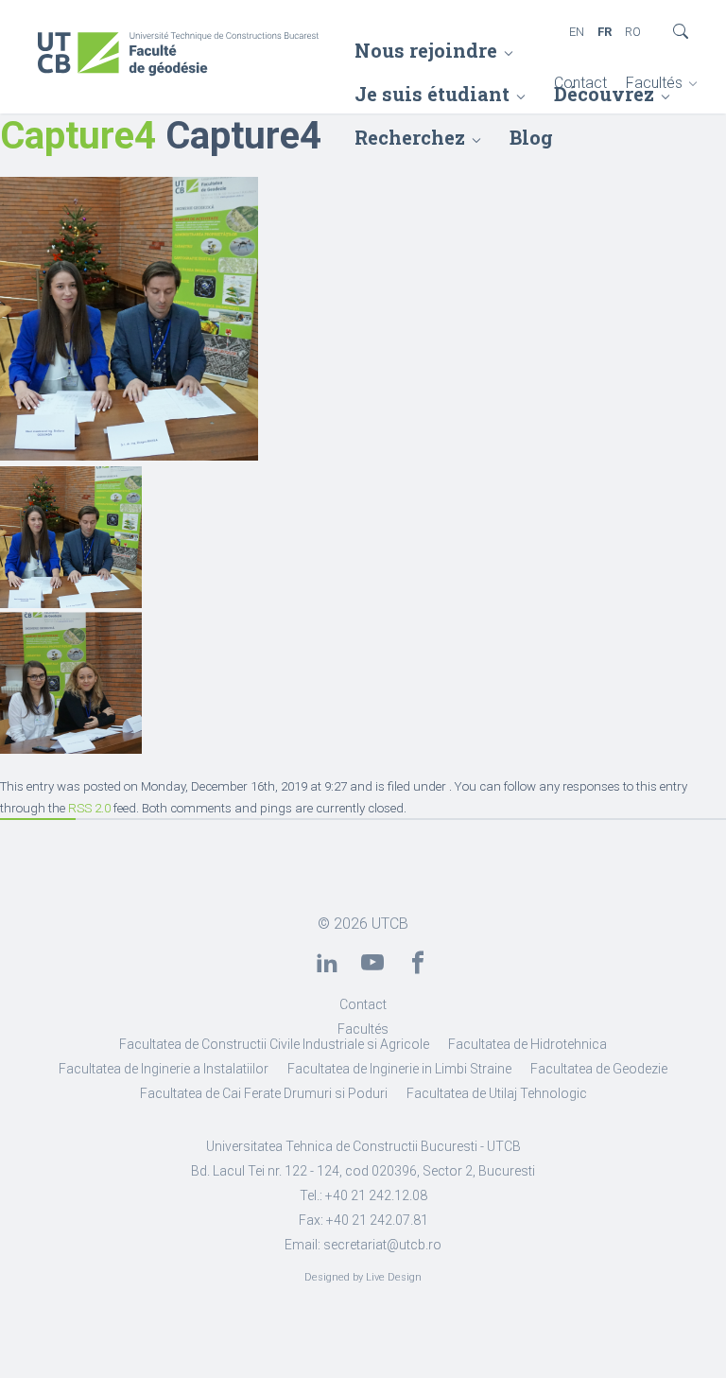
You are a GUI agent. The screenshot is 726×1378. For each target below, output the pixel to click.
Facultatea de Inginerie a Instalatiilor (163, 1068)
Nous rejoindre (425, 50)
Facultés (654, 83)
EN (576, 32)
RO (633, 32)
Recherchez (409, 137)
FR (604, 32)
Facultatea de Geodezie (598, 1068)
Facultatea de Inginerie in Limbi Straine (399, 1068)
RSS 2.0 (89, 808)
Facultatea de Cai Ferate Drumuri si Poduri (264, 1093)
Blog (531, 137)
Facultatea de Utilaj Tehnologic (496, 1093)
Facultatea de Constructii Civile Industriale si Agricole (274, 1044)
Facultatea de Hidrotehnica (527, 1044)
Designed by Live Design (363, 1277)
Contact (580, 83)
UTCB (390, 924)
